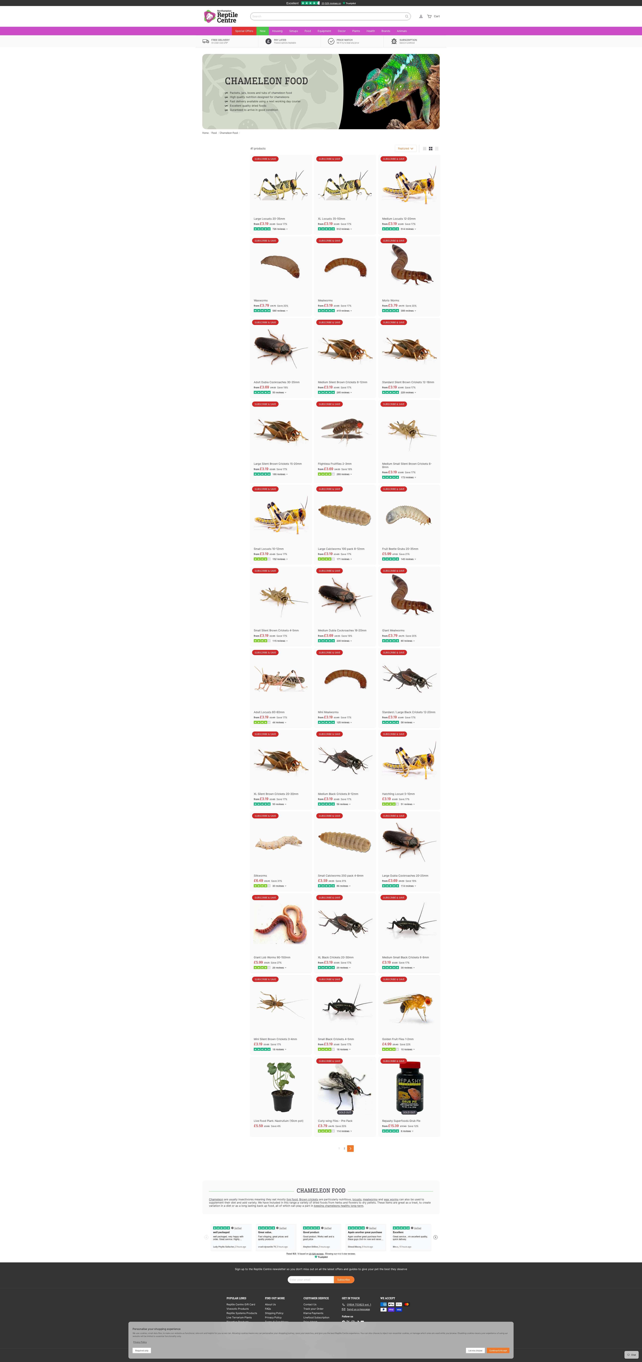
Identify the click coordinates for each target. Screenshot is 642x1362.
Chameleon (216, 1199)
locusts (356, 1199)
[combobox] (330, 16)
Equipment (324, 31)
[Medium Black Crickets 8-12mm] (345, 770)
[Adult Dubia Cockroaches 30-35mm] (280, 358)
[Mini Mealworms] (345, 688)
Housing (277, 31)
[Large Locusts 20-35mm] (280, 195)
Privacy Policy (273, 1317)
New (262, 31)
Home (205, 133)
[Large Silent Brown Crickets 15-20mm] (280, 440)
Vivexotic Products (238, 1308)
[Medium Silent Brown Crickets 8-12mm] (345, 358)
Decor (342, 31)
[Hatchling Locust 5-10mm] (409, 770)
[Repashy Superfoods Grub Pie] (409, 1097)
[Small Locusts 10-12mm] (280, 525)
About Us (270, 1304)
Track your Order (313, 1308)
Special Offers (244, 31)
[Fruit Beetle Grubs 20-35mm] (409, 525)
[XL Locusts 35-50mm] (345, 195)
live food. (292, 1199)
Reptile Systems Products (242, 1313)
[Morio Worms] (409, 276)
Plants (356, 31)
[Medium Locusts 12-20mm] (409, 195)
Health (371, 31)
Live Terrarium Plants (239, 1317)
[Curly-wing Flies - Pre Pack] (345, 1097)
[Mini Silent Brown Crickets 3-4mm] (280, 1015)
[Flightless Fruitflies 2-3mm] (345, 440)
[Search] (407, 16)
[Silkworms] (280, 852)
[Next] (350, 1148)
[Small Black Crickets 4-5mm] (345, 1015)
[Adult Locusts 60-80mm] (280, 688)
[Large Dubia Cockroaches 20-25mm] (409, 852)
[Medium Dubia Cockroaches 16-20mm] (345, 606)
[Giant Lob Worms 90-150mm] (280, 933)
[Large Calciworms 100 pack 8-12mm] (345, 525)
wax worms (391, 1199)
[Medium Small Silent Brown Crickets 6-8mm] (409, 441)
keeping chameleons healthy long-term (338, 1205)
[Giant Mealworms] (409, 606)
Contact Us (309, 1304)
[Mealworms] (345, 276)
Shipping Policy (274, 1313)
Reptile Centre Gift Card (241, 1304)
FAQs (268, 1308)
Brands (386, 31)
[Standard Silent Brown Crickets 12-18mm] (409, 358)
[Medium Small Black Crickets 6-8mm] (409, 933)
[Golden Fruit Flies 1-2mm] (409, 1015)
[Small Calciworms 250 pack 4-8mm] (345, 852)
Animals (402, 31)
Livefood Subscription (316, 1317)
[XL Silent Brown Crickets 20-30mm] (280, 770)
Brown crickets (308, 1199)
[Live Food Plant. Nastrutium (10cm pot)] (280, 1097)
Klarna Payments (313, 1313)
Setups (293, 31)
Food (308, 31)
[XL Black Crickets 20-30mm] (345, 933)
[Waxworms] (280, 276)
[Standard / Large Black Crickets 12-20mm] (409, 688)
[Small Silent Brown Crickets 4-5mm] (280, 606)
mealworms (370, 1199)
